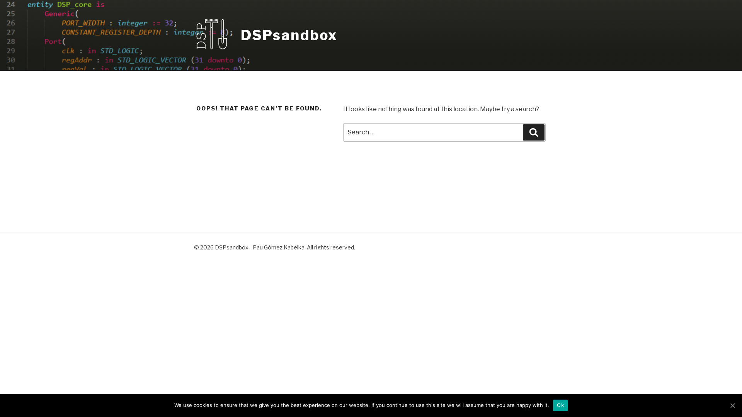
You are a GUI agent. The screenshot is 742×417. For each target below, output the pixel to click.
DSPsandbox (289, 35)
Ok (560, 405)
